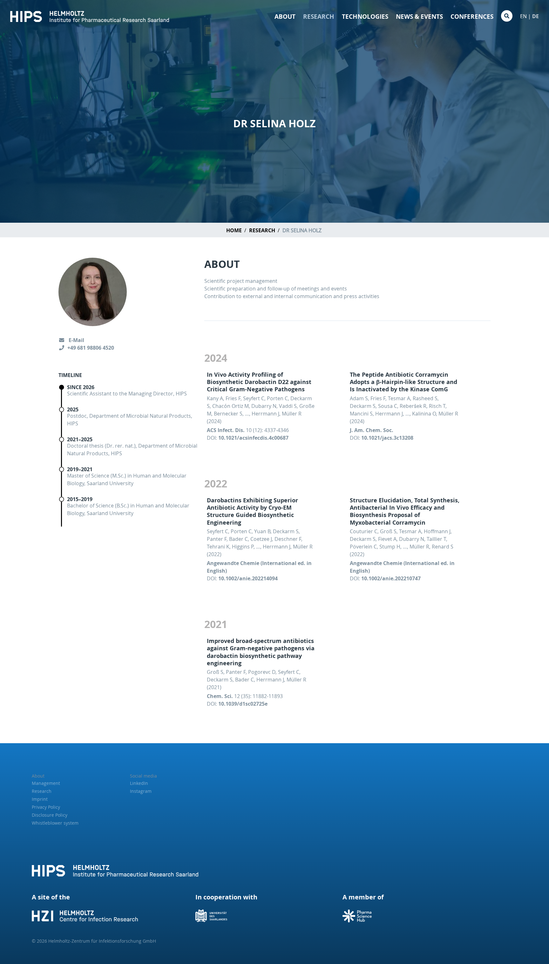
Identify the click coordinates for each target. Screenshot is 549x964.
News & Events (419, 16)
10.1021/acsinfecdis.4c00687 (253, 437)
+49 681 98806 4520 (90, 347)
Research (318, 16)
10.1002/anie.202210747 (391, 578)
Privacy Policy (46, 807)
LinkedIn (139, 783)
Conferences (472, 16)
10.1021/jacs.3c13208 (387, 437)
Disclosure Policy (49, 815)
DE (535, 16)
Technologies (365, 16)
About (284, 16)
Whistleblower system (55, 823)
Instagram (141, 791)
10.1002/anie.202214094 (248, 578)
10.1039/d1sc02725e (243, 703)
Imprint (40, 799)
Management (46, 783)
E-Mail (75, 340)
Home (234, 230)
